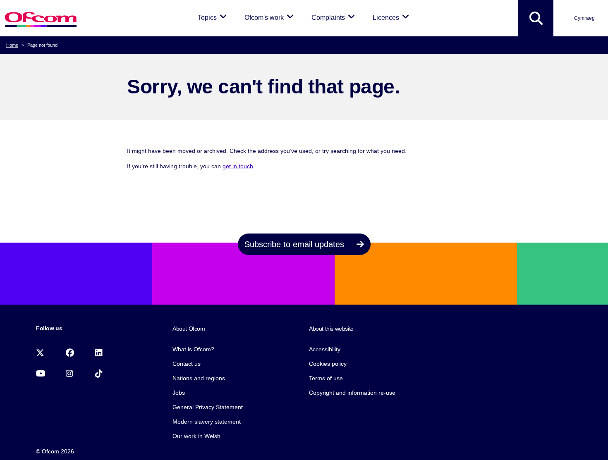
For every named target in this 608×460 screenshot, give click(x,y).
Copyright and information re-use (352, 392)
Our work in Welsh (196, 436)
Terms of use (326, 378)
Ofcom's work (270, 17)
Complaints (334, 17)
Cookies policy (328, 363)
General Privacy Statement (207, 407)
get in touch (238, 166)
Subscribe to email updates (295, 244)
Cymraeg (584, 18)
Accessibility (324, 349)
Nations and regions (198, 378)
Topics (214, 17)
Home (12, 45)
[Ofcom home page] (41, 18)
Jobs (178, 392)
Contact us (186, 363)
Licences (392, 17)
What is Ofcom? (193, 349)
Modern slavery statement (206, 421)
